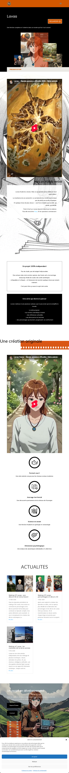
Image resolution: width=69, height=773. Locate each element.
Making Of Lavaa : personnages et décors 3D (48, 596)
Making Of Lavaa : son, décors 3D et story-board (18, 596)
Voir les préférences (34, 766)
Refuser (34, 761)
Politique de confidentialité (40, 770)
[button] (66, 740)
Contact (12, 713)
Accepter (34, 757)
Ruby (35, 211)
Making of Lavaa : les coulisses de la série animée (19, 647)
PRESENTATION (15, 69)
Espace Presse (14, 705)
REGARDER (53, 21)
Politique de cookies (27, 770)
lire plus (11, 619)
